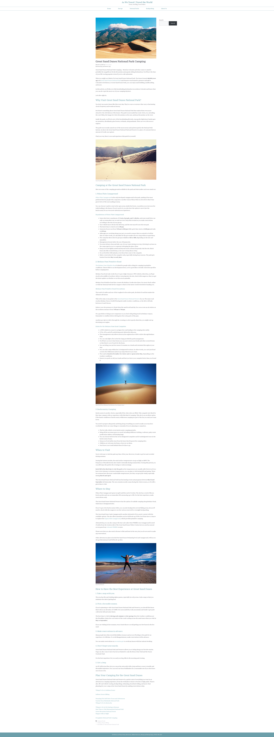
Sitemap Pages (150, 734)
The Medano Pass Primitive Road (106, 265)
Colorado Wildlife (112, 527)
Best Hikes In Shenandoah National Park (108, 724)
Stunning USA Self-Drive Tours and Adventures (110, 698)
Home (109, 8)
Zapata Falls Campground (113, 518)
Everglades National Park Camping (106, 718)
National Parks (134, 8)
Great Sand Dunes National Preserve (128, 299)
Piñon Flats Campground (103, 197)
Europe (120, 8)
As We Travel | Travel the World (137, 2)
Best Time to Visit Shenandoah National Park (110, 709)
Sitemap (143, 734)
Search (161, 20)
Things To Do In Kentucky (104, 703)
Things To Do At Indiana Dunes (105, 690)
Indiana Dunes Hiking (102, 694)
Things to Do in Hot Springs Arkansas (107, 707)
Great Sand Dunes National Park (111, 80)
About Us (164, 8)
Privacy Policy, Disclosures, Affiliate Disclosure (129, 734)
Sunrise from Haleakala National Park (107, 701)
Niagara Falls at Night (102, 714)
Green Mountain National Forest (106, 711)
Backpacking (150, 8)
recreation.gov (119, 641)
